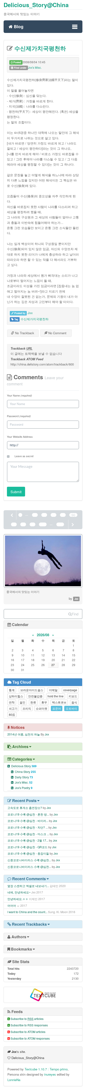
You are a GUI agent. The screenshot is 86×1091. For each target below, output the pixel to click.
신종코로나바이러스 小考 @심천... (29, 860)
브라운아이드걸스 (31, 690)
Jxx (30, 313)
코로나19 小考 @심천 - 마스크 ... (28, 834)
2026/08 (43, 634)
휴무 (44, 702)
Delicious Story (24, 766)
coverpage (70, 690)
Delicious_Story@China (36, 5)
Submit (16, 491)
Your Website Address (20, 436)
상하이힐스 (16, 696)
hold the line (56, 696)
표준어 (56, 708)
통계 (12, 690)
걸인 (22, 702)
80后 (12, 714)
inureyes (50, 1074)
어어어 (11, 905)
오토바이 (71, 708)
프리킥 (26, 708)
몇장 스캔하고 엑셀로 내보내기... (28, 886)
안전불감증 (35, 696)
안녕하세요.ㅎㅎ (17, 899)
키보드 (73, 696)
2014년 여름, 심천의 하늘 (23, 734)
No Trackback (24, 333)
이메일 (53, 690)
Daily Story (24, 777)
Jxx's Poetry (23, 788)
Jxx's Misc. (35, 67)
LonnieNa (13, 1079)
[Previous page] (12, 515)
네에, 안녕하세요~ (19, 892)
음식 (74, 702)
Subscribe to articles (27, 1019)
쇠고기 (13, 708)
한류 (33, 702)
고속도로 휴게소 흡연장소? (24, 808)
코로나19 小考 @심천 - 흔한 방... (28, 814)
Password (19, 416)
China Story (25, 772)
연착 (12, 702)
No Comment (56, 333)
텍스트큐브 (59, 702)
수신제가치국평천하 (39, 48)
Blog (18, 25)
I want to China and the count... (27, 912)
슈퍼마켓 (41, 708)
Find (75, 613)
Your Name (19, 395)
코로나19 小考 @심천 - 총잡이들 (28, 853)
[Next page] (72, 524)
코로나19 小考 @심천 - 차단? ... (27, 827)
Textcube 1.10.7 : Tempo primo (46, 1069)
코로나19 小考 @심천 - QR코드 (27, 847)
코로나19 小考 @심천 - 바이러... (27, 821)
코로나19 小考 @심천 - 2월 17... (27, 840)
